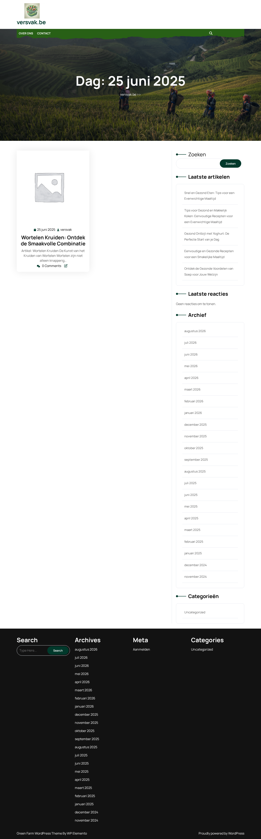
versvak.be (31, 22)
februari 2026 (193, 401)
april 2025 (191, 518)
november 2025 (195, 436)
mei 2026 (191, 366)
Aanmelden (141, 649)
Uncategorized (194, 612)
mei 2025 (191, 506)
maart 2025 (192, 530)
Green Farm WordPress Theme (40, 833)
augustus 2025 (195, 471)
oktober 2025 (193, 448)
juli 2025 (190, 483)
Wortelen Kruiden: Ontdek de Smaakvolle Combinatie (53, 240)
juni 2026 (191, 354)
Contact (44, 33)
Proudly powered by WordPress (221, 833)
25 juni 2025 (46, 229)
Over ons (26, 33)
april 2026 (191, 378)
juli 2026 (190, 342)
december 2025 (195, 424)
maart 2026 (192, 389)
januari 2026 (193, 413)
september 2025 (196, 459)
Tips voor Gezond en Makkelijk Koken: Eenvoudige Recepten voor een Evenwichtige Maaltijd (208, 216)
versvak (66, 229)
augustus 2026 (195, 331)
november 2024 (195, 576)
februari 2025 (193, 541)
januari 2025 (193, 553)
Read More (51, 187)
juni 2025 (191, 495)
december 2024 (195, 565)
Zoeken (197, 154)
